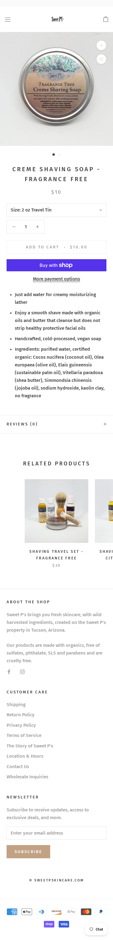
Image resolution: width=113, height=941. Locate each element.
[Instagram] (22, 671)
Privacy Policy (21, 725)
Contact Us (18, 767)
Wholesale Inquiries (27, 777)
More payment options (56, 279)
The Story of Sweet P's (30, 746)
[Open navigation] (7, 19)
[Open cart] (105, 19)
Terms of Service (24, 735)
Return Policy (21, 715)
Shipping (16, 704)
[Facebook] (9, 671)
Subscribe (28, 851)
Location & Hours (25, 756)
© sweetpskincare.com (56, 880)
